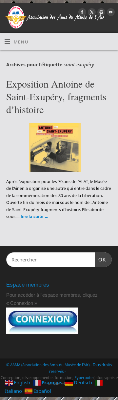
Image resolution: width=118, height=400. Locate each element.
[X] (91, 13)
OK (101, 259)
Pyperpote (83, 377)
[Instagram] (100, 13)
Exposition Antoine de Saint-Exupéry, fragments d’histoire (56, 96)
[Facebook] (81, 13)
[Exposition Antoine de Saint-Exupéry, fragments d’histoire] (59, 149)
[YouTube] (110, 13)
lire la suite (35, 216)
